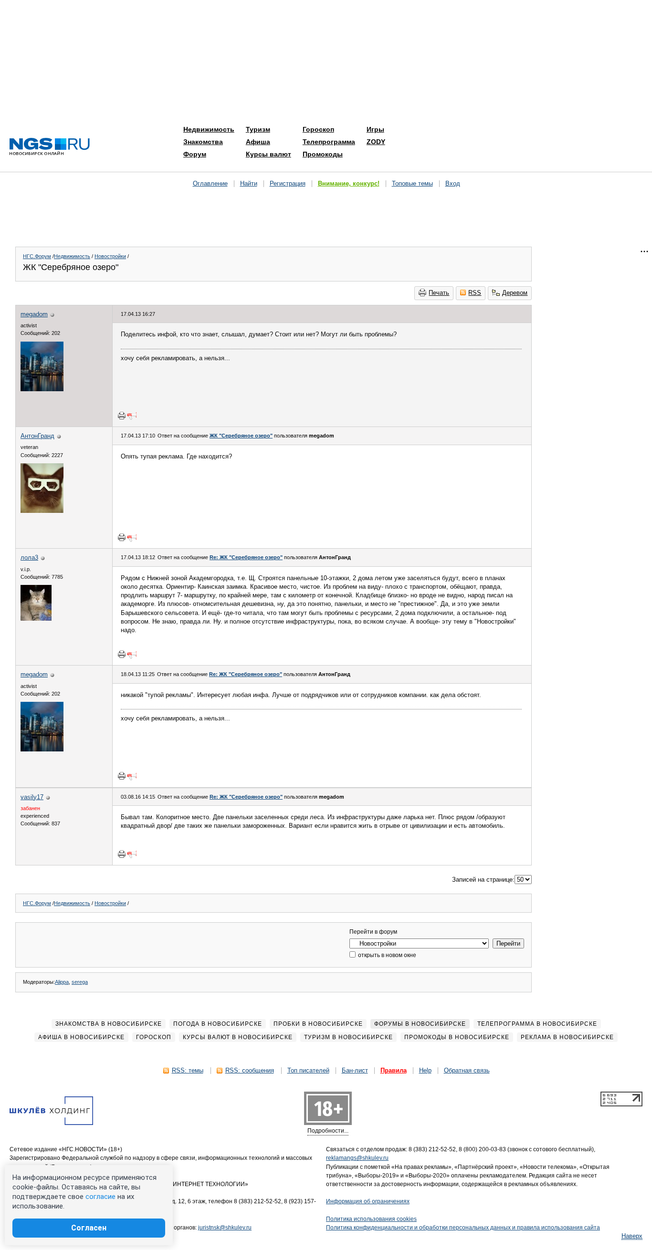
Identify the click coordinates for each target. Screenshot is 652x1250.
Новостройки (110, 256)
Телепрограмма (329, 142)
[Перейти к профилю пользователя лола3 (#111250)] (36, 618)
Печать (439, 292)
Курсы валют (268, 154)
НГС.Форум (37, 256)
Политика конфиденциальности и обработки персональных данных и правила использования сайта (463, 1227)
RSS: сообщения (249, 1070)
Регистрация (287, 183)
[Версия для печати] (122, 415)
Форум (194, 154)
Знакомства (203, 142)
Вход (452, 183)
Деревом (514, 292)
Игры (375, 129)
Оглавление (210, 183)
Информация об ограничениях (368, 1201)
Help (425, 1070)
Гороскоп (318, 129)
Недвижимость (208, 129)
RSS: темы (187, 1070)
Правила (393, 1070)
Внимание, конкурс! (348, 183)
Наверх (631, 1236)
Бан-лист (355, 1070)
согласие (100, 1196)
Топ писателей (308, 1070)
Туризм (258, 129)
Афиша (258, 142)
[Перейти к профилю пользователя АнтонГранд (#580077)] (42, 510)
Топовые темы (412, 183)
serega (80, 982)
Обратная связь (467, 1070)
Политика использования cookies (371, 1219)
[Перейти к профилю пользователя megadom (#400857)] (42, 389)
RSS (474, 292)
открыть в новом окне (386, 955)
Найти (248, 183)
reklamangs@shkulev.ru (357, 1158)
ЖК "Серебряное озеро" (241, 435)
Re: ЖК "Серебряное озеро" (246, 557)
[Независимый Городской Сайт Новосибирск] (50, 147)
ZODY (376, 142)
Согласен (88, 1227)
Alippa (62, 982)
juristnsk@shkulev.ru (225, 1227)
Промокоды (323, 154)
